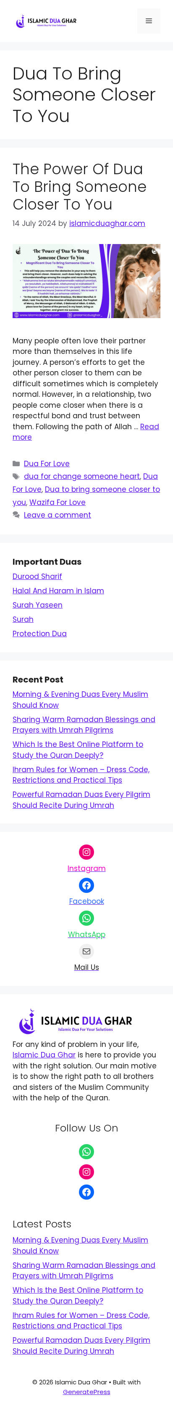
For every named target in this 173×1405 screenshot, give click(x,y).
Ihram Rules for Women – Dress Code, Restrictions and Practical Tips (81, 775)
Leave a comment (57, 515)
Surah (23, 619)
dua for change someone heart (82, 476)
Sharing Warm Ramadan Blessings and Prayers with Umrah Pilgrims (84, 725)
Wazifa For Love (57, 502)
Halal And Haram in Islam (58, 591)
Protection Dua (40, 634)
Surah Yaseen (38, 605)
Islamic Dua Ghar (44, 1055)
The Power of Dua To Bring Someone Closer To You (80, 187)
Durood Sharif (37, 576)
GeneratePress (86, 1391)
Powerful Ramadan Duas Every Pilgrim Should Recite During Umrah (81, 799)
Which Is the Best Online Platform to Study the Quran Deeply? (78, 749)
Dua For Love (47, 464)
